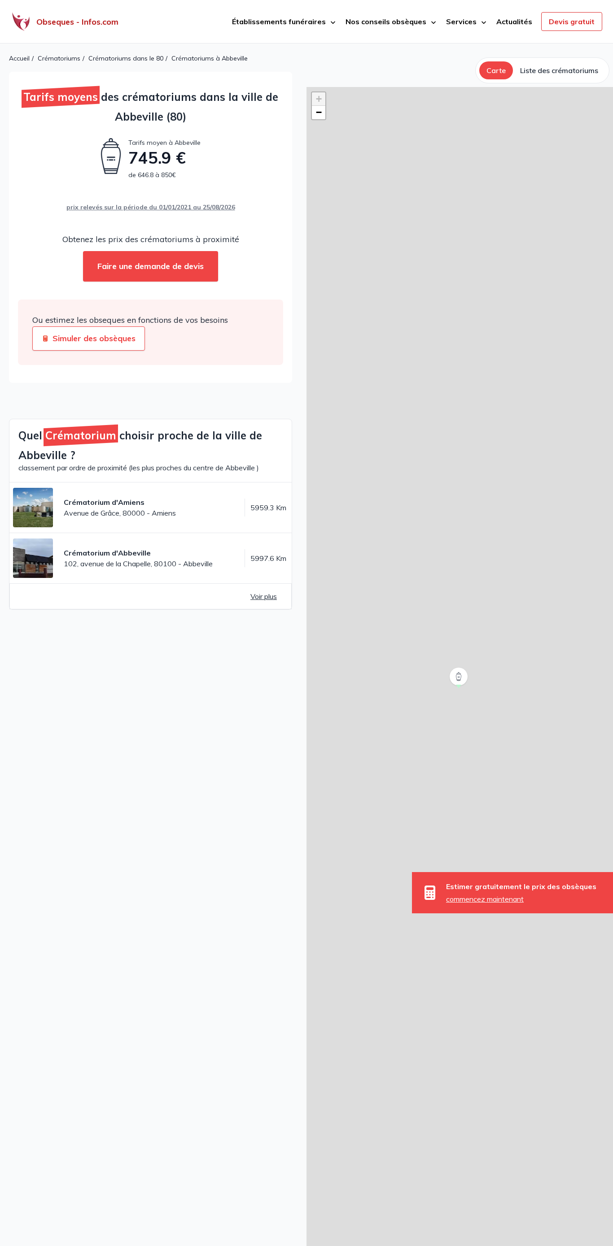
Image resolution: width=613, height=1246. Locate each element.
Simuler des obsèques (94, 338)
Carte (496, 70)
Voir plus (263, 596)
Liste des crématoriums (559, 70)
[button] (459, 688)
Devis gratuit (572, 21)
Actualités (514, 21)
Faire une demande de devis (150, 266)
